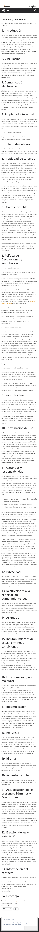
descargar (15, 901)
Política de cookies (16, 924)
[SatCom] (3, 10)
